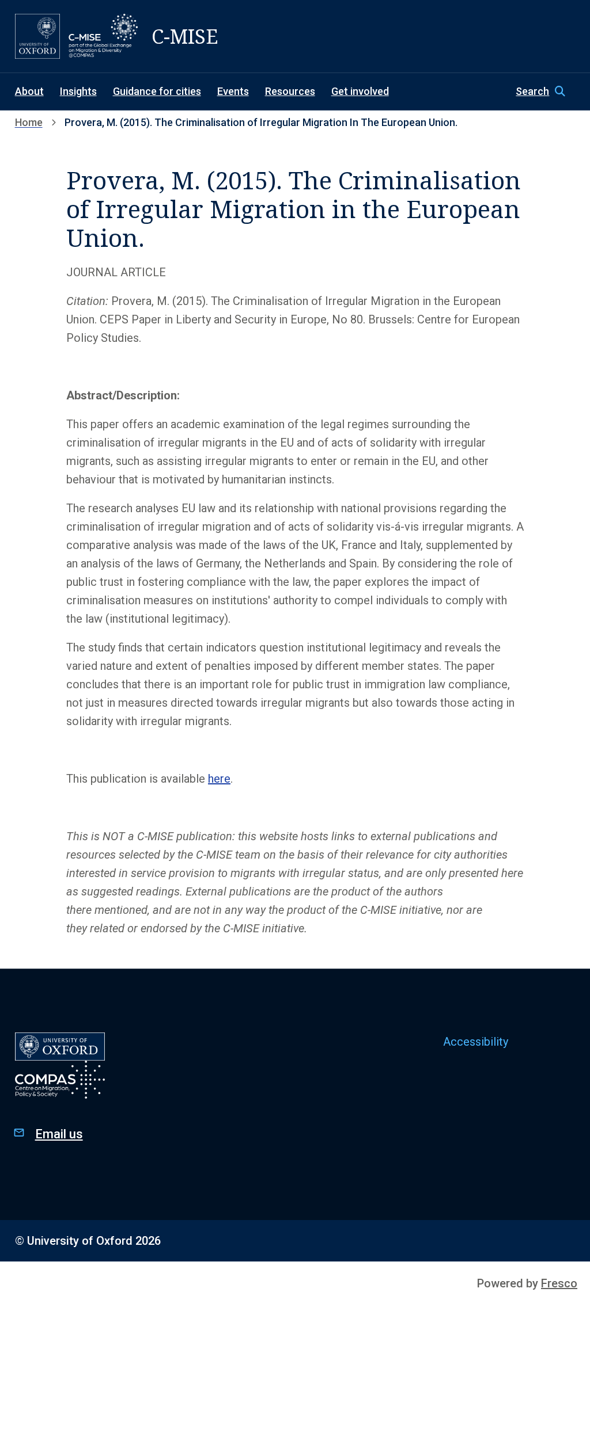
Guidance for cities (157, 91)
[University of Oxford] (37, 36)
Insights (78, 91)
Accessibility (475, 1042)
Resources (290, 91)
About (29, 91)
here (219, 779)
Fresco (559, 1283)
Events (233, 91)
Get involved (360, 91)
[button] (545, 91)
